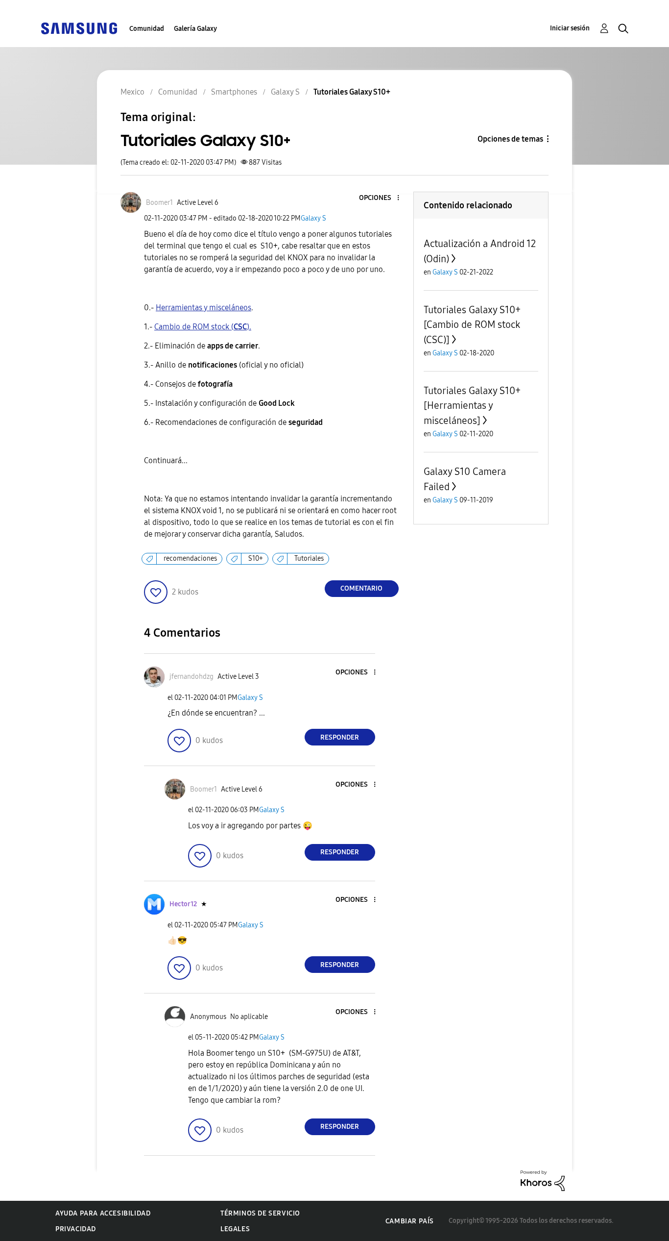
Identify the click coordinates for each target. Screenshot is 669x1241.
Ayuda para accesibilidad (102, 1213)
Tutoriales (309, 558)
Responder (339, 737)
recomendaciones (190, 558)
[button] (381, 198)
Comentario (361, 588)
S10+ (255, 558)
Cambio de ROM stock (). (202, 326)
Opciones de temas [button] (510, 139)
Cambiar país (409, 1221)
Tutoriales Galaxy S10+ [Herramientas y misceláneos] (472, 405)
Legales (235, 1229)
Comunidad (146, 29)
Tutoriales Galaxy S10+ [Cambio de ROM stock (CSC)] (472, 325)
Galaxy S (313, 218)
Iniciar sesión (570, 28)
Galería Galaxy (195, 29)
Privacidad (75, 1229)
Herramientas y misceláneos (203, 307)
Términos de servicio (260, 1213)
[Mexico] (79, 27)
